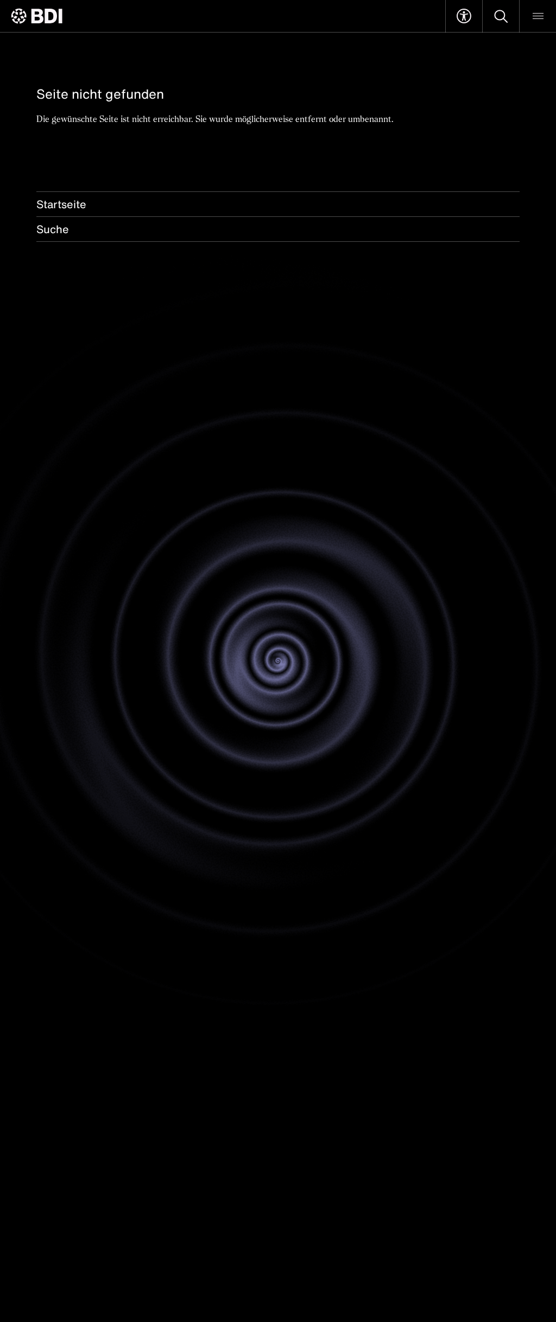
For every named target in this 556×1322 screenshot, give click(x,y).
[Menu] (538, 16)
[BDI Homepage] (36, 16)
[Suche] (501, 16)
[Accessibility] (464, 16)
